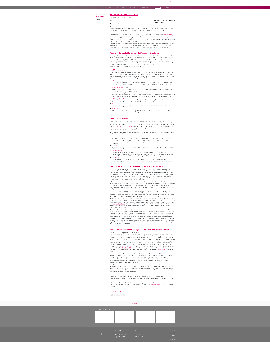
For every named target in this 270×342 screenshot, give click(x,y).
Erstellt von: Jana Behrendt (118, 291)
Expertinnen (121, 7)
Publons (114, 93)
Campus (132, 7)
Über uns (169, 7)
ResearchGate (115, 137)
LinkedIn (114, 157)
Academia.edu (115, 145)
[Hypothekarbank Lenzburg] (165, 317)
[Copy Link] (124, 295)
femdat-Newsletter (100, 14)
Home (99, 7)
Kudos (113, 103)
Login (166, 1)
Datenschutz (172, 332)
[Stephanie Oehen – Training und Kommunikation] (124, 317)
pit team (173, 339)
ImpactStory (115, 108)
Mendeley (114, 150)
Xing (118, 157)
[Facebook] (119, 295)
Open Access (161, 249)
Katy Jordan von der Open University (123, 126)
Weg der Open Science (119, 204)
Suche (173, 330)
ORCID (113, 81)
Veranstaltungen (99, 19)
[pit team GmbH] (145, 317)
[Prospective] (104, 317)
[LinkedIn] (114, 295)
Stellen (109, 7)
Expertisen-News (99, 16)
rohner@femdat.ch (139, 336)
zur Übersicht (135, 303)
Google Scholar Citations (118, 98)
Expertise (158, 7)
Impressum (172, 333)
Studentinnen (144, 7)
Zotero (120, 150)
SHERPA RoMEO (126, 248)
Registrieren (172, 1)
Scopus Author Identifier (118, 87)
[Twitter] (121, 295)
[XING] (117, 295)
